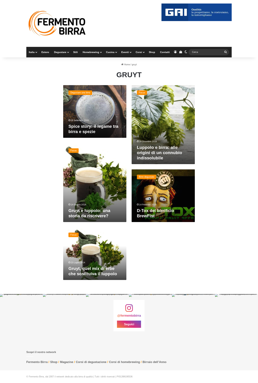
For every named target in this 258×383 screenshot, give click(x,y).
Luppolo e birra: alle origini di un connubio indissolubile (159, 152)
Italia (32, 52)
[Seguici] (129, 310)
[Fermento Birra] (57, 23)
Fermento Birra (37, 362)
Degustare (60, 52)
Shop (152, 52)
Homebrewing (91, 52)
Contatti (165, 52)
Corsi (139, 52)
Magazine (66, 362)
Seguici (129, 324)
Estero (45, 52)
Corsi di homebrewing (124, 362)
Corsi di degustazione (91, 362)
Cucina (110, 52)
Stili (75, 52)
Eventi (125, 52)
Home (126, 64)
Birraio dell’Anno (154, 362)
